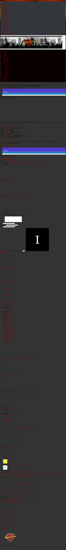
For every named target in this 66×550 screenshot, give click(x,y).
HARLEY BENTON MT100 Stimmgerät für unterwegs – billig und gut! (8, 524)
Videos (3, 15)
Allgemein (5, 58)
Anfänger (9, 326)
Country (5, 20)
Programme (6, 12)
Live (13, 335)
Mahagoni (3, 501)
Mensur (8, 336)
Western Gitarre (25, 475)
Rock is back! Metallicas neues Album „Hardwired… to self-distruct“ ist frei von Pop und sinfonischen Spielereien (21, 391)
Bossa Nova (6, 18)
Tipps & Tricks (4, 10)
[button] (4, 94)
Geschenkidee (7, 329)
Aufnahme (13, 473)
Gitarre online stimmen (7, 11)
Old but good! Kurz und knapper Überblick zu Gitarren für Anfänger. (8, 319)
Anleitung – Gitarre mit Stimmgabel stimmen (12, 502)
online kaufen (7, 338)
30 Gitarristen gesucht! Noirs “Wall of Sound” (9, 158)
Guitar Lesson (10, 331)
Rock (5, 71)
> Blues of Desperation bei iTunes (5, 125)
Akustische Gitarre (5, 326)
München (4, 338)
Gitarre (5, 331)
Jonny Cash (6, 27)
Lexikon (11, 335)
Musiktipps (4, 9)
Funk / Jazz (6, 22)
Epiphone (12, 328)
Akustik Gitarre (6, 14)
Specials (5, 76)
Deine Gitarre (6, 4)
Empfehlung (4, 31)
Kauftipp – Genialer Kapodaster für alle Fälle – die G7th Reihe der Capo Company (16, 194)
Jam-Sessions (4, 54)
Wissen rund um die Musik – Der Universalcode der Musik (7, 268)
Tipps (4, 340)
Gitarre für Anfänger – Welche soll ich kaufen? (10, 446)
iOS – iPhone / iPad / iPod (8, 80)
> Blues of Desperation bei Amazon (6, 139)
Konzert (11, 334)
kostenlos (4, 335)
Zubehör (5, 7)
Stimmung (5, 13)
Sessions (5, 8)
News (4, 357)
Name (1, 223)
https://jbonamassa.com (6, 145)
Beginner (7, 17)
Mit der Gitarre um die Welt (6, 159)
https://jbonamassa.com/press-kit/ (8, 146)
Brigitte (3, 502)
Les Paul (8, 335)
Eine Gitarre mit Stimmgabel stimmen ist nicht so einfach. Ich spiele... (8, 322)
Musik (10, 336)
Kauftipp (4, 334)
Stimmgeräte (6, 6)
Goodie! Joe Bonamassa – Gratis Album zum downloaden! (12, 408)
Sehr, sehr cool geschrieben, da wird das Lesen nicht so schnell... (9, 325)
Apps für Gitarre (4, 33)
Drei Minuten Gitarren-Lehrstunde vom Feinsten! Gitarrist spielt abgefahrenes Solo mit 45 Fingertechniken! (20, 358)
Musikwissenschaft (9, 337)
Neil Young (5, 28)
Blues (5, 62)
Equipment (4, 50)
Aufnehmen (4, 327)
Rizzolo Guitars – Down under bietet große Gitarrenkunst (11, 157)
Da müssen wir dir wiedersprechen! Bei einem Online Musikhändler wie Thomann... (8, 316)
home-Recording (5, 332)
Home (3, 49)
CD (8, 327)
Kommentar (2, 221)
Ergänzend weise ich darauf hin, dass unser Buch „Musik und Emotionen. (8, 313)
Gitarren (5, 5)
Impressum (4, 529)
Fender (4, 329)
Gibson (11, 329)
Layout (6, 335)
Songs (5, 75)
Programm (10, 338)
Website (1, 226)
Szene (12, 339)
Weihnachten (7, 340)
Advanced (7, 23)
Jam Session (6, 474)
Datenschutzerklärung (5, 527)
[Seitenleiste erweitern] (0, 254)
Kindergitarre (8, 334)
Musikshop (12, 336)
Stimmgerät (9, 339)
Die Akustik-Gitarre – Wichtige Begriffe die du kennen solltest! (8, 289)
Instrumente (9, 332)
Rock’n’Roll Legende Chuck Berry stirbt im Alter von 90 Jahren (13, 375)
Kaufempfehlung (12, 333)
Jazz (8, 333)
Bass (7, 327)
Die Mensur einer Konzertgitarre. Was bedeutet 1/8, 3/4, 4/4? (8, 282)
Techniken (5, 30)
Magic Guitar (5, 336)
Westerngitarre (30, 475)
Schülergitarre (5, 339)
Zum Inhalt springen (3, 0)
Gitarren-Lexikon (4, 34)
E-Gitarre (4, 328)
